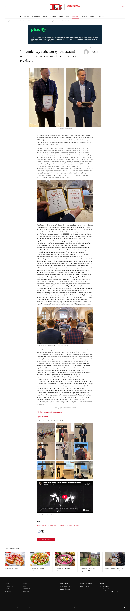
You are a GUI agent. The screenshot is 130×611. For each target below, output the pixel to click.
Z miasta (26, 16)
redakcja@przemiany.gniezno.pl (109, 591)
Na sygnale (53, 16)
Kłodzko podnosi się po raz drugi (49, 412)
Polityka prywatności (55, 607)
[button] (5, 7)
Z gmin (61, 16)
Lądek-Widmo (42, 416)
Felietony (94, 47)
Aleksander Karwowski (43, 525)
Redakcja (65, 607)
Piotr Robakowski (54, 525)
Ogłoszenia (93, 16)
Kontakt (77, 607)
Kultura (45, 16)
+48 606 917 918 (104, 586)
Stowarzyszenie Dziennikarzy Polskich (70, 525)
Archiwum (84, 16)
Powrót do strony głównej (46, 539)
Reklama (101, 16)
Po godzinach (75, 16)
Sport (67, 16)
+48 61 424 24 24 (105, 589)
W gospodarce (36, 16)
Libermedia (32, 607)
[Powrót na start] (65, 7)
